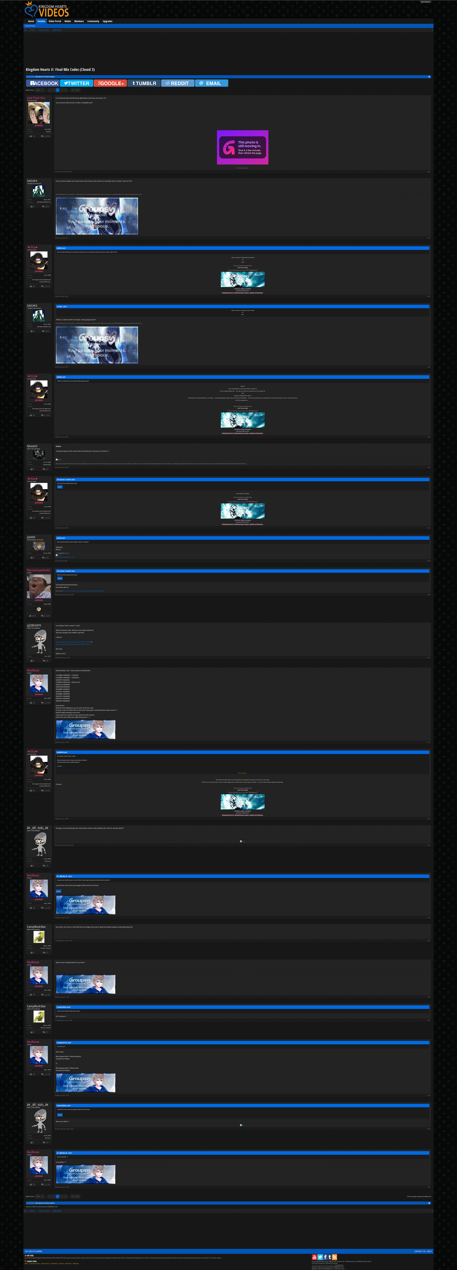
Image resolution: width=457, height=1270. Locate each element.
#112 (428, 819)
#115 (428, 940)
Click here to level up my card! (65, 557)
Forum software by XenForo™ (328, 1261)
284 (47, 206)
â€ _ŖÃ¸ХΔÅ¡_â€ (38, 828)
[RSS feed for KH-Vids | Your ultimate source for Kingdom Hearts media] (334, 1257)
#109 (428, 594)
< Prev (38, 90)
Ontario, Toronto (46, 948)
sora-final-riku (59, 171)
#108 (428, 561)
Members (79, 21)
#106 (428, 467)
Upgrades (107, 21)
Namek (48, 132)
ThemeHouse (339, 1265)
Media (68, 21)
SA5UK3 (32, 181)
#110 (428, 657)
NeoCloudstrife (52, 73)
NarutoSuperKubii (60, 594)
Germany (48, 861)
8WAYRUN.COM (52, 1207)
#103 (428, 296)
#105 (428, 437)
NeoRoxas (58, 742)
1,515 (47, 286)
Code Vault (37, 73)
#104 (428, 367)
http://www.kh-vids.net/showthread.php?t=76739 (73, 642)
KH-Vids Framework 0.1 (325, 1263)
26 (47, 660)
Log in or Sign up (425, 2)
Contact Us (420, 1251)
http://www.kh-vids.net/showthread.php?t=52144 (73, 644)
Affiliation (76, 1263)
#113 (428, 845)
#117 (428, 1020)
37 (47, 952)
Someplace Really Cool (44, 202)
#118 (428, 1095)
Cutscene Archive (34, 1263)
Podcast (61, 1263)
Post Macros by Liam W (358, 1261)
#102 (428, 238)
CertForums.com (339, 1269)
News (26, 1263)
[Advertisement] (228, 50)
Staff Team (68, 1263)
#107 (428, 528)
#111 (428, 742)
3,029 (47, 615)
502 (47, 557)
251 (73, 90)
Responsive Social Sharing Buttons (322, 1269)
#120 (428, 1187)
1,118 (47, 702)
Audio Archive (45, 1263)
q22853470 (34, 625)
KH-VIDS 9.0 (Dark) (33, 1251)
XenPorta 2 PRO (30, 1207)
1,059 (47, 136)
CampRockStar (36, 927)
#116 (428, 997)
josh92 (31, 537)
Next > (77, 90)
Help (429, 1251)
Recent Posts (30, 26)
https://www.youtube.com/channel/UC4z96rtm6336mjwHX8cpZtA (83, 591)
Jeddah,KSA (47, 464)
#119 (428, 1129)
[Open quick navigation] (432, 30)
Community (93, 21)
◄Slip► (57, 296)
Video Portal (55, 21)
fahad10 (32, 446)
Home (31, 21)
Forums (41, 21)
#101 (428, 171)
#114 (428, 917)
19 (47, 865)
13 (47, 469)
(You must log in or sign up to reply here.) (419, 1196)
